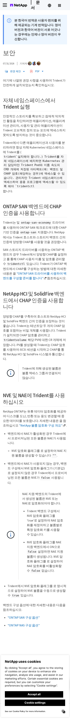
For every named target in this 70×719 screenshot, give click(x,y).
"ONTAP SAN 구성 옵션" (24, 617)
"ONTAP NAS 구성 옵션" (24, 625)
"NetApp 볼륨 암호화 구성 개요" (40, 425)
